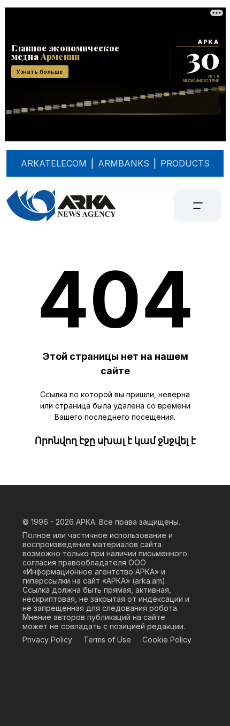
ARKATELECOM (54, 163)
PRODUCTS (185, 163)
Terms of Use (107, 639)
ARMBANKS (123, 163)
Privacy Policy (47, 639)
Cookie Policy (166, 639)
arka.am (148, 580)
